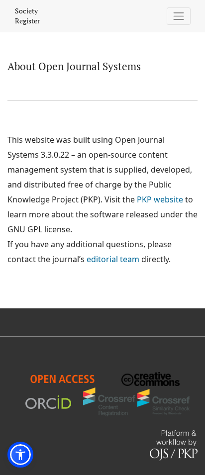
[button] (20, 454)
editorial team (113, 259)
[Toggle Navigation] (179, 16)
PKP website (160, 199)
